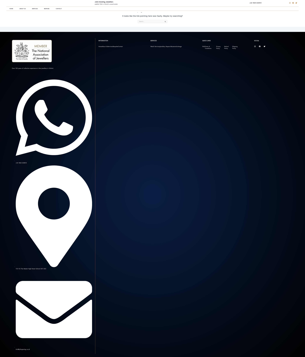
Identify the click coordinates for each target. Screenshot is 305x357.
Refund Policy (226, 47)
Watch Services (155, 46)
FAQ (203, 46)
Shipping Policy (235, 47)
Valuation (173, 46)
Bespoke (46, 8)
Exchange (179, 46)
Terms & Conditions (208, 47)
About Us (23, 8)
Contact (59, 8)
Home (11, 8)
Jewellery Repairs (165, 46)
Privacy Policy (218, 47)
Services (35, 8)
